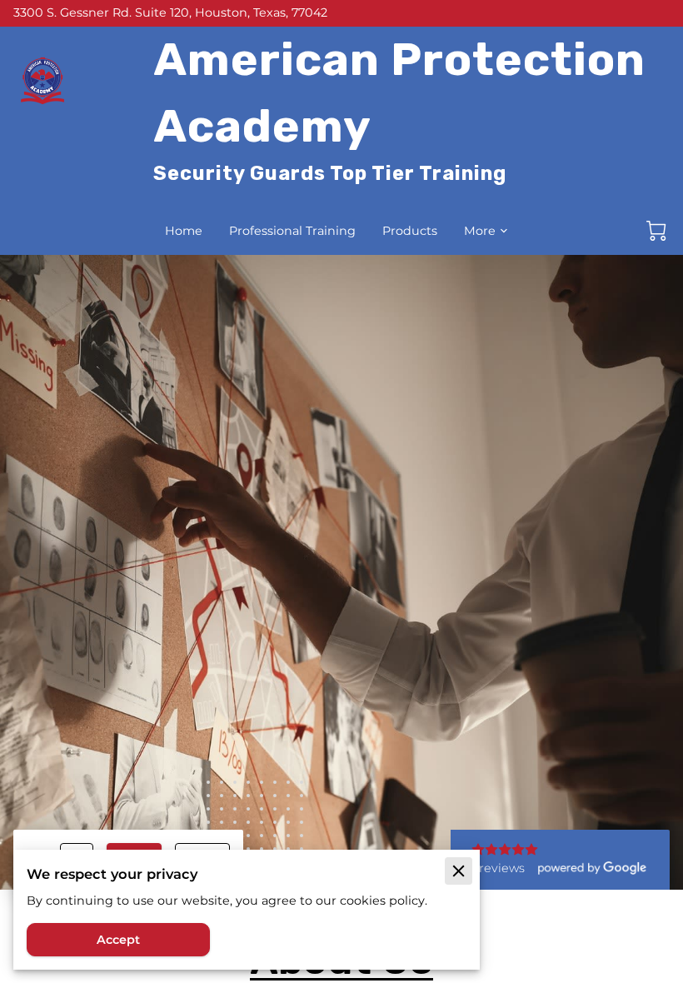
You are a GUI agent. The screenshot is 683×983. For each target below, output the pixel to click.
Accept (118, 939)
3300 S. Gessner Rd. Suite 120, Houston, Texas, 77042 (170, 13)
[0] (656, 231)
